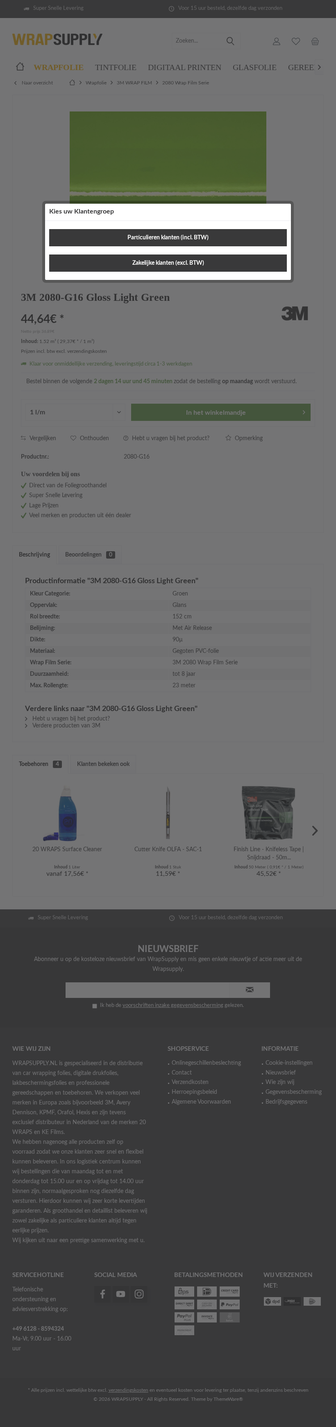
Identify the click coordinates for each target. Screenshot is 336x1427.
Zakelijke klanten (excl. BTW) (168, 263)
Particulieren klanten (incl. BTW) (168, 238)
